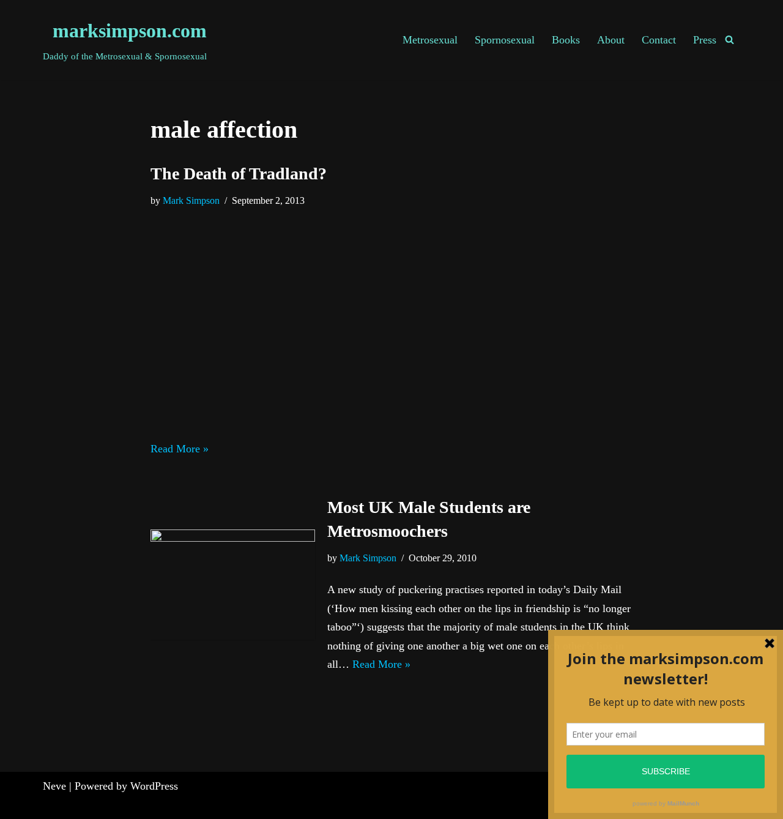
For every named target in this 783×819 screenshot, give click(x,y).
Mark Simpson (191, 200)
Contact (659, 40)
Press (704, 40)
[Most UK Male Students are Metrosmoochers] (232, 584)
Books (566, 40)
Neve (54, 786)
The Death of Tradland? (238, 173)
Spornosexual (505, 40)
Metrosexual (430, 40)
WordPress (154, 786)
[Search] (729, 39)
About (611, 40)
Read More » (179, 449)
